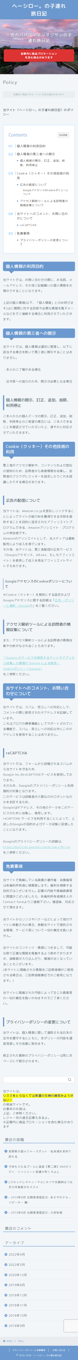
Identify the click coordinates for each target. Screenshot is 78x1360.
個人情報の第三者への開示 (36, 154)
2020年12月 (18, 1275)
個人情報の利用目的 (31, 146)
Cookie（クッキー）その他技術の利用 (43, 175)
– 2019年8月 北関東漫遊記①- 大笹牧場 (35, 1212)
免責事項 (23, 233)
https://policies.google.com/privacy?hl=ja (36, 847)
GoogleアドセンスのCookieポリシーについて (45, 192)
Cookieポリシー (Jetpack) (22, 669)
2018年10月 (18, 1315)
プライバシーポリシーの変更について (44, 242)
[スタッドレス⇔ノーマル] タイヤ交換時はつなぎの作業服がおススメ (41, 1184)
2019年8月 (17, 1285)
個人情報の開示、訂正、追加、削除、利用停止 (42, 163)
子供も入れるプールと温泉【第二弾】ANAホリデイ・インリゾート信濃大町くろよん (40, 1169)
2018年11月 (18, 1305)
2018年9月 (17, 1326)
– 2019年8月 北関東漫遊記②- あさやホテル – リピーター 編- (40, 1199)
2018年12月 (18, 1295)
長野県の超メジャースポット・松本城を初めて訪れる (40, 1153)
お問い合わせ (59, 1350)
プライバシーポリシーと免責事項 (28, 1350)
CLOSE (63, 135)
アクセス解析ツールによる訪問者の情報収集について (44, 203)
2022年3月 (17, 1265)
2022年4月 (17, 1254)
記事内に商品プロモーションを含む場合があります (39, 55)
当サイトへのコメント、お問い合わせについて (42, 216)
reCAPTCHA (28, 225)
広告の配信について (33, 185)
